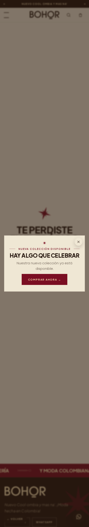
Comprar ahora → (44, 279)
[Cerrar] (78, 242)
